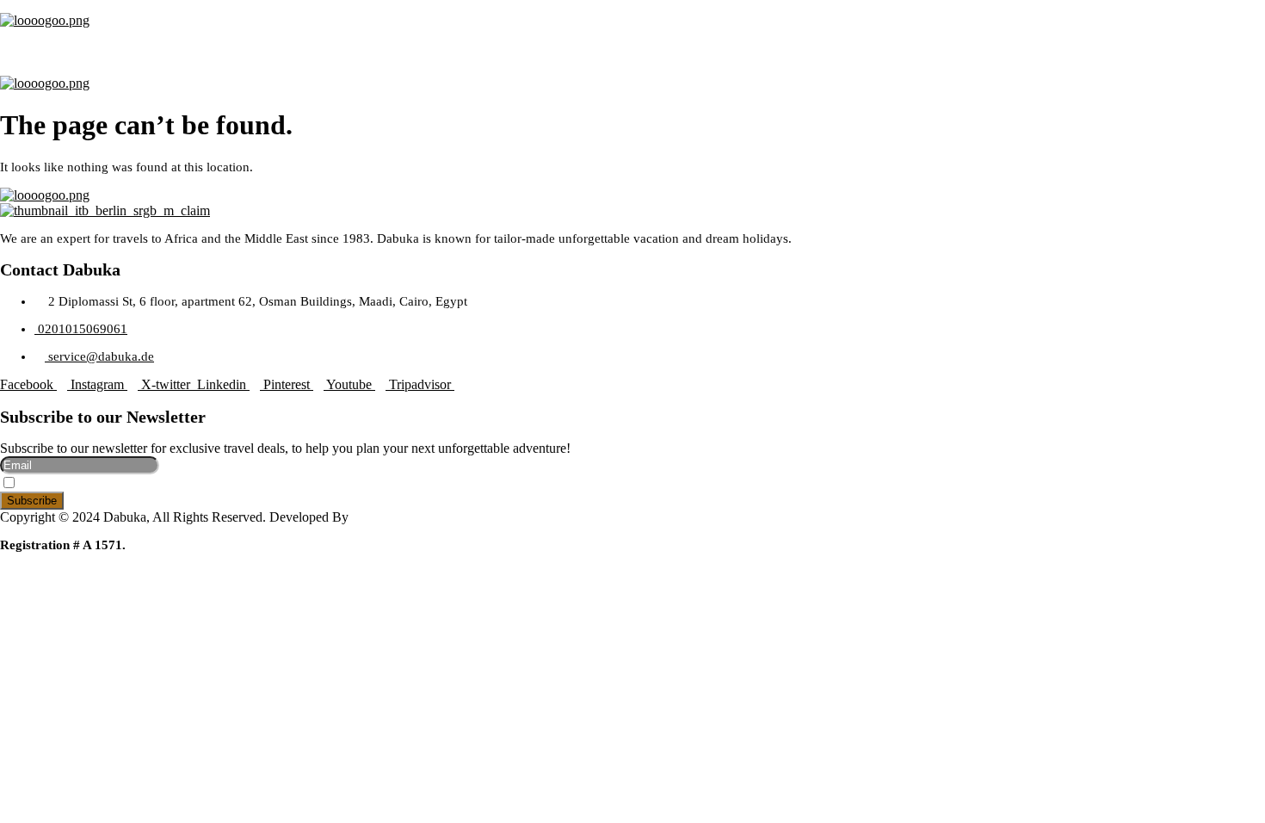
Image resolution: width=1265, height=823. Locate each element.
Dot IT (370, 517)
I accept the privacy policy (85, 484)
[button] (632, 44)
